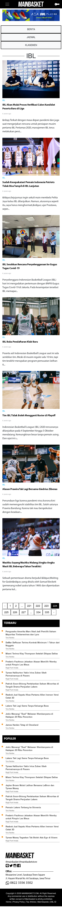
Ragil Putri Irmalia (12, 668)
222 (38, 605)
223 (46, 605)
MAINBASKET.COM (30, 893)
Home (8, 901)
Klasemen (31, 45)
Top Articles (31, 901)
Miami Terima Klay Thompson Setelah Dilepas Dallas (32, 653)
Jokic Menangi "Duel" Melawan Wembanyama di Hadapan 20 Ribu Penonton (29, 715)
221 (29, 605)
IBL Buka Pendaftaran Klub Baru (20, 342)
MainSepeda (43, 901)
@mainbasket (12, 861)
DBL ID (53, 901)
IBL (3, 100)
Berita (31, 29)
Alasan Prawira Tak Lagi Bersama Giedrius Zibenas (29, 489)
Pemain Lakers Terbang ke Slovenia (23, 807)
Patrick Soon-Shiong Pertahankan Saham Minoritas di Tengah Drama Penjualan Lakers (32, 685)
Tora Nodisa (10, 638)
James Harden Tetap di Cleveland (22, 724)
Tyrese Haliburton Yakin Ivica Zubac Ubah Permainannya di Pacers (26, 674)
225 (6, 612)
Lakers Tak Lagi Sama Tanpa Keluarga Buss (27, 705)
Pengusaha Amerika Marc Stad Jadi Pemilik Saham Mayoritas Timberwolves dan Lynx (31, 633)
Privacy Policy (19, 901)
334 (38, 612)
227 (23, 612)
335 (47, 612)
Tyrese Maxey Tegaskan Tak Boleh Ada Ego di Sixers (31, 837)
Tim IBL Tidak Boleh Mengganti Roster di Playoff (28, 415)
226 (15, 612)
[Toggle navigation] (7, 4)
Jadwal (31, 37)
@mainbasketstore (28, 861)
